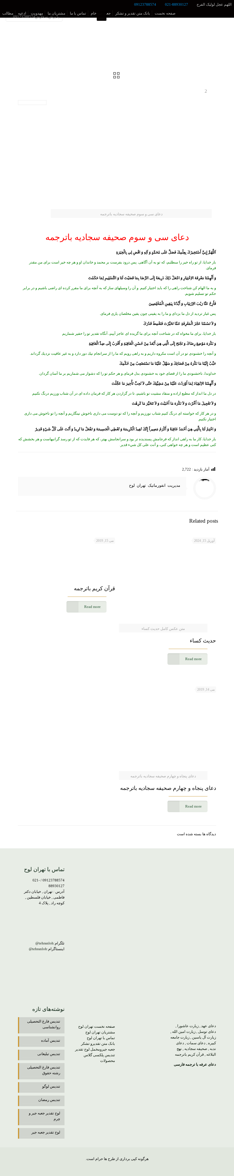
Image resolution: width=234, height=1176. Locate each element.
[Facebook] (133, 1167)
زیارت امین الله (183, 1031)
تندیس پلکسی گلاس (99, 1055)
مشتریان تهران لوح (100, 1032)
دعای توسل (207, 1031)
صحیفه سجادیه (195, 1049)
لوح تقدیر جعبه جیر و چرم (44, 1116)
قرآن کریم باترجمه (94, 588)
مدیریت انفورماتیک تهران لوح (154, 485)
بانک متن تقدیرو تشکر (98, 1043)
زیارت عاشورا (188, 1026)
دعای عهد (208, 1026)
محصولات (107, 1061)
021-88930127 (176, 4)
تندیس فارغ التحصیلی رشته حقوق (43, 1070)
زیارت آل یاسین (204, 1037)
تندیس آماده (50, 1040)
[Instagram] (102, 1167)
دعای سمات (196, 1043)
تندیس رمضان (49, 1100)
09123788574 (145, 4)
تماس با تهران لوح (101, 1038)
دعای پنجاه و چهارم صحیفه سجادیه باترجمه (168, 788)
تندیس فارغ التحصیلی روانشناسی (43, 1024)
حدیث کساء (203, 641)
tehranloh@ (44, 943)
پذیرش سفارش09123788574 (36, 17)
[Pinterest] (109, 1167)
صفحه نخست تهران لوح (96, 1026)
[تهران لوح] (214, 16)
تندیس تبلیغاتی (48, 1054)
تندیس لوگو (51, 1086)
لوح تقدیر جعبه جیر (45, 1132)
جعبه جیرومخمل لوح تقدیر (95, 1049)
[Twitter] (125, 1167)
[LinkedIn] (117, 1167)
